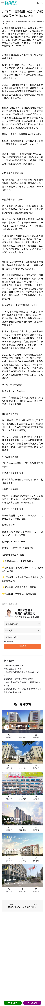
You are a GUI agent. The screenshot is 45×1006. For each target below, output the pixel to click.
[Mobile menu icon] (2, 3)
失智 (11, 604)
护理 (15, 604)
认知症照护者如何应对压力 (14, 665)
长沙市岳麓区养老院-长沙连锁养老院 (18, 679)
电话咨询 (9, 737)
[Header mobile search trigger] (42, 3)
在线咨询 (22, 737)
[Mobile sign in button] (37, 3)
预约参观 (36, 737)
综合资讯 (10, 21)
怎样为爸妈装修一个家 (12, 669)
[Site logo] (11, 3)
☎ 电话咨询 (32, 1003)
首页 (4, 21)
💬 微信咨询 (12, 1003)
